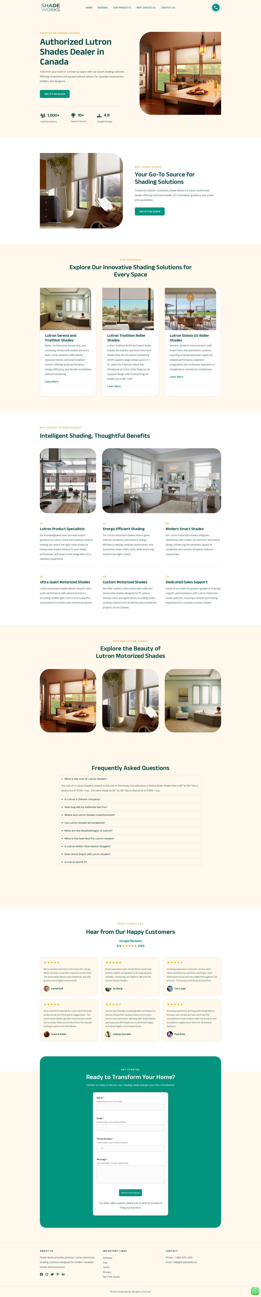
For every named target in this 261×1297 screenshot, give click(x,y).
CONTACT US (168, 7)
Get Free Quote (111, 1276)
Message (102, 1159)
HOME (89, 7)
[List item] (41, 1274)
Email (100, 1118)
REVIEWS (103, 7)
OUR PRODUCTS (122, 7)
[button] (55, 94)
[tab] (130, 785)
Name (100, 1097)
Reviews (107, 1257)
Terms (106, 1267)
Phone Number (105, 1139)
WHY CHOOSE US (146, 7)
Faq (105, 1262)
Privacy (107, 1272)
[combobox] (100, 1148)
